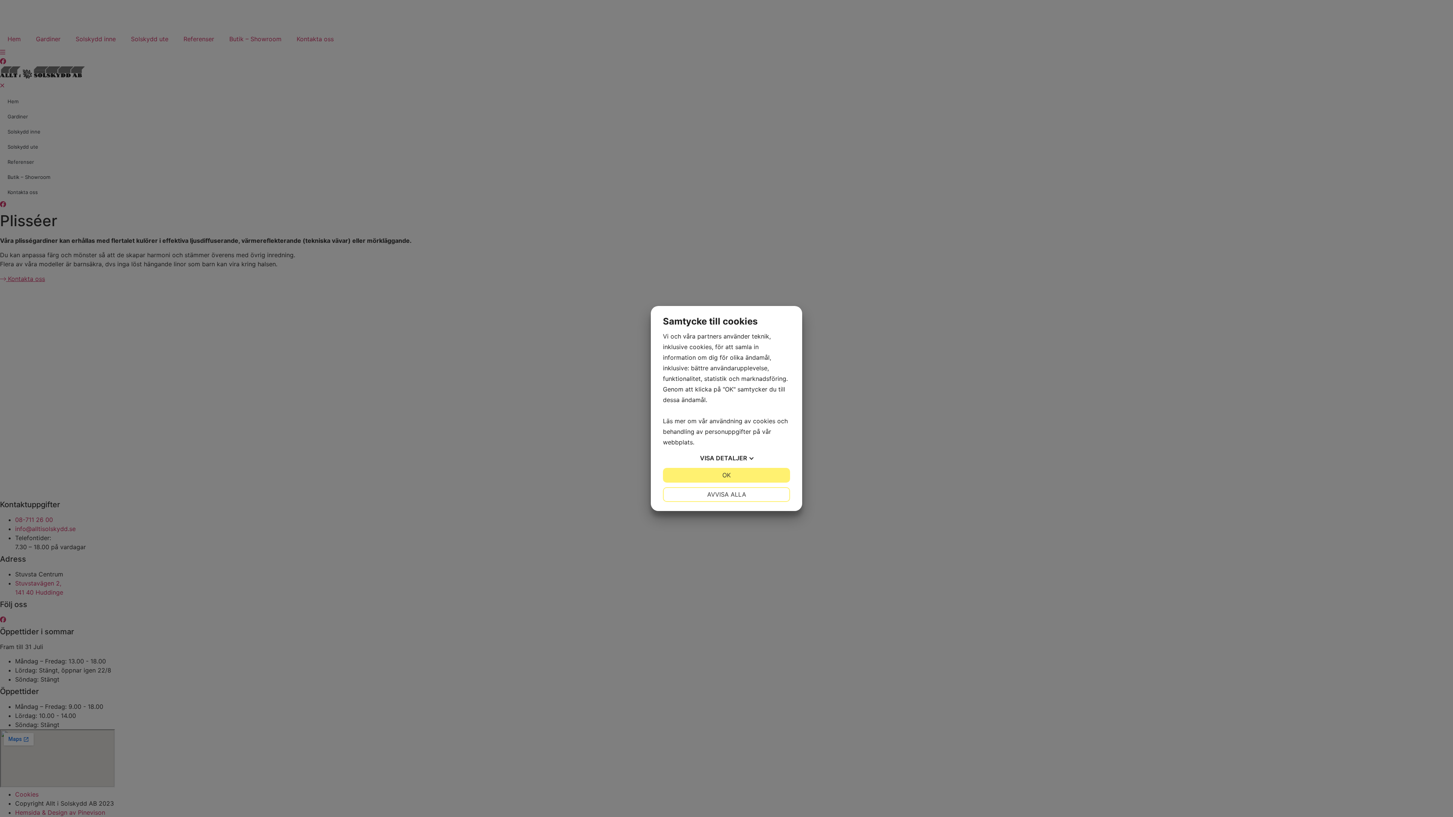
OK (726, 475)
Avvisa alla (726, 494)
